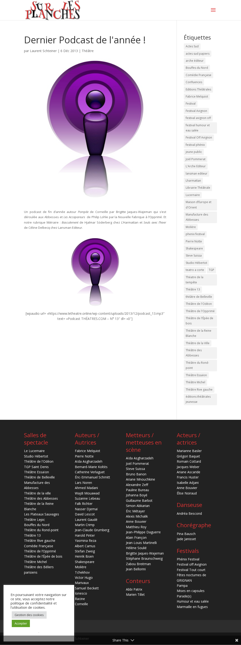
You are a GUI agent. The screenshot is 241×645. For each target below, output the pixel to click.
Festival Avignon (196, 111)
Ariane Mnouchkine (140, 479)
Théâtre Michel (195, 382)
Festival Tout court (191, 569)
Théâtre (88, 51)
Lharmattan (193, 181)
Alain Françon (136, 537)
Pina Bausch (186, 533)
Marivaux (82, 582)
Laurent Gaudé (86, 519)
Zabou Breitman (138, 564)
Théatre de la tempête (194, 279)
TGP (211, 270)
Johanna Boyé (136, 495)
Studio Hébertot (196, 263)
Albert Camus (85, 546)
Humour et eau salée (193, 601)
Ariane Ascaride (188, 472)
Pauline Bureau (137, 490)
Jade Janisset (186, 539)
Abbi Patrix (134, 589)
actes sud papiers (197, 54)
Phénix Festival (188, 559)
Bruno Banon (136, 474)
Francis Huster (188, 477)
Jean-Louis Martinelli (141, 542)
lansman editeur (196, 173)
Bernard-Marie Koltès (91, 467)
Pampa (182, 585)
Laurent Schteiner (43, 51)
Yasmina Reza (85, 540)
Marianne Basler (189, 451)
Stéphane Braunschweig (144, 558)
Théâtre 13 (193, 289)
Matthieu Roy (136, 527)
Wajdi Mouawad (87, 493)
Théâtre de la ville (37, 493)
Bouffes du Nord (197, 68)
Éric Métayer (135, 511)
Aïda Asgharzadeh (88, 461)
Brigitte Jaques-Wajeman (145, 553)
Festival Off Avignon (199, 137)
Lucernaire (193, 195)
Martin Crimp (85, 525)
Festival (191, 104)
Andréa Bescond (189, 513)
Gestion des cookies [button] (29, 615)
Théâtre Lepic (34, 519)
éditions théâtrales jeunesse (198, 399)
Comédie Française (198, 75)
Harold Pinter (85, 535)
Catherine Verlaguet (90, 472)
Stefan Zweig (85, 551)
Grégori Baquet (188, 456)
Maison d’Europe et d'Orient (198, 204)
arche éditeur (195, 61)
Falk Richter (83, 503)
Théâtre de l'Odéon (199, 304)
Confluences (194, 82)
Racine (80, 598)
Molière (191, 227)
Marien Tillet (135, 594)
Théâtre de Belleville (39, 477)
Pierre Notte (194, 241)
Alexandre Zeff (137, 484)
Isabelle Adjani (188, 482)
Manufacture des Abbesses (197, 217)
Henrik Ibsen (84, 556)
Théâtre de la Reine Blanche (198, 333)
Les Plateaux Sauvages (41, 514)
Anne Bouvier (136, 521)
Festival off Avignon (192, 564)
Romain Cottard (189, 461)
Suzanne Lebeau (87, 498)
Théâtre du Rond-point (197, 365)
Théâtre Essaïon (196, 375)
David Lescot (85, 514)
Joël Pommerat (195, 159)
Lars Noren (83, 482)
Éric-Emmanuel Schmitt (92, 477)
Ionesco (81, 593)
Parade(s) (184, 596)
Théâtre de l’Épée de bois (43, 556)
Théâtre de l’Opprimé (40, 551)
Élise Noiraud (187, 493)
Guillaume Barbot (139, 500)
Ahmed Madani (86, 488)
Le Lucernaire (34, 451)
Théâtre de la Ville (197, 343)
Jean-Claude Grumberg (92, 530)
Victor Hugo (84, 577)
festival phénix (195, 145)
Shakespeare (194, 248)
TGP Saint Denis (36, 467)
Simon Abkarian (138, 505)
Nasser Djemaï (86, 509)
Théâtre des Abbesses (194, 352)
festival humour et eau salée (198, 127)
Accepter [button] (21, 623)
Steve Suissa (194, 255)
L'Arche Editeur (196, 166)
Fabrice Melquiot (197, 96)
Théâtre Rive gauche (199, 390)
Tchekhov (82, 572)
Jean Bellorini (136, 569)
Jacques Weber (188, 467)
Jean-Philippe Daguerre (143, 532)
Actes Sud (192, 46)
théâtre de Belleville (199, 297)
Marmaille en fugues (192, 606)
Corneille (81, 604)
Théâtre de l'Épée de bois (199, 320)
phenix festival (195, 234)
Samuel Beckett (87, 588)
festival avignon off (198, 118)
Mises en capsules (191, 590)
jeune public (194, 152)
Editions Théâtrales (198, 89)
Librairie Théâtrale (198, 188)
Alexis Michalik (137, 516)
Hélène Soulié (136, 548)
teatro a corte (195, 270)
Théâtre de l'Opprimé (200, 311)
